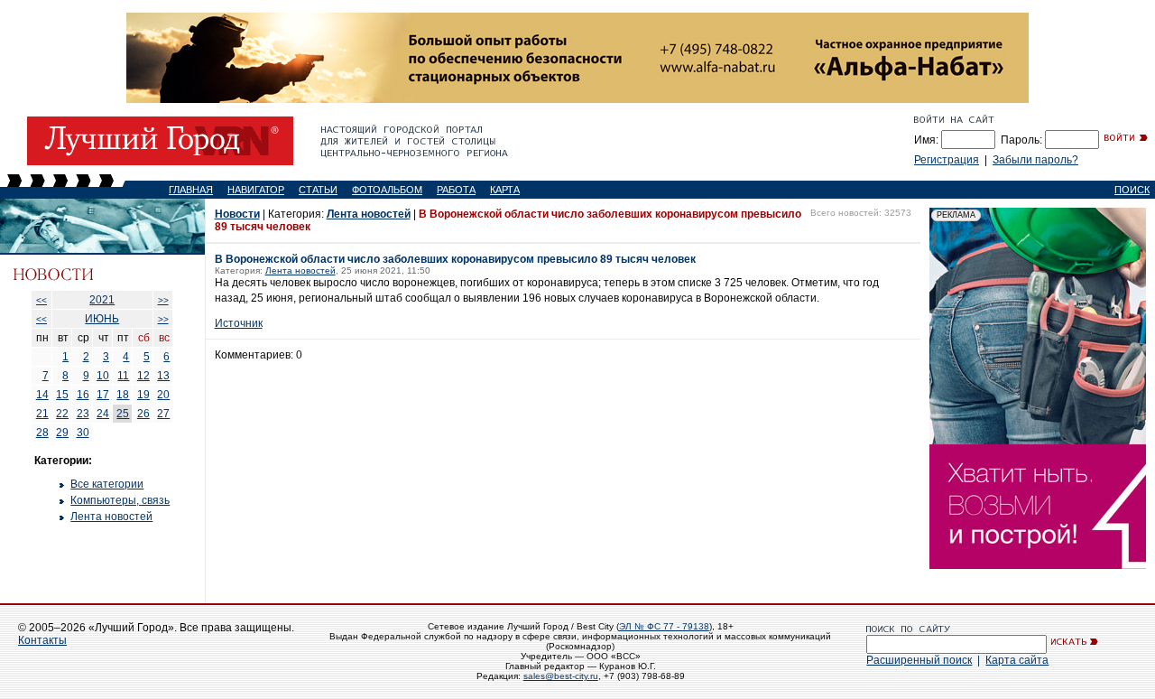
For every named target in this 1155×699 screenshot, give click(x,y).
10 (103, 375)
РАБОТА (456, 189)
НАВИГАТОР (255, 189)
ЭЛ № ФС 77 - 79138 (664, 626)
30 (83, 432)
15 (62, 394)
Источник (239, 323)
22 (62, 413)
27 (163, 413)
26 (143, 413)
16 (83, 394)
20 (163, 394)
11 (123, 375)
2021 (102, 300)
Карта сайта (1017, 660)
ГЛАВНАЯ (191, 189)
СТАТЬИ (318, 189)
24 (103, 413)
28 (42, 432)
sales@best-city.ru (560, 676)
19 (143, 394)
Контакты (42, 640)
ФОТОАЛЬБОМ (387, 189)
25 (122, 413)
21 (42, 413)
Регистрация (946, 160)
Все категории (106, 484)
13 (163, 375)
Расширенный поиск (919, 660)
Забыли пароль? (1035, 160)
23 (83, 413)
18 (122, 394)
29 (62, 432)
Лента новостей (111, 516)
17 (103, 394)
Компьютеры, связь (120, 500)
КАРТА (505, 189)
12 (143, 375)
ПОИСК (1132, 189)
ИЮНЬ (102, 318)
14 (42, 394)
